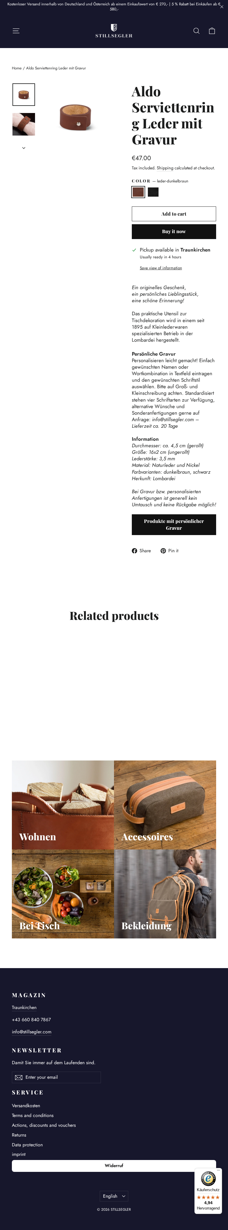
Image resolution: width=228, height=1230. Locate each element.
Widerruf (114, 1165)
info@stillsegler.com (31, 1031)
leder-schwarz (153, 192)
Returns (19, 1135)
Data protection (27, 1144)
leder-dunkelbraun (138, 192)
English (110, 1196)
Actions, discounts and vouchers (44, 1125)
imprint (19, 1154)
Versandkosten (26, 1105)
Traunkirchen (24, 1007)
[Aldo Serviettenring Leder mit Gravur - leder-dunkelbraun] (15, 715)
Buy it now (174, 231)
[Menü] (218, 1171)
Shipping (165, 168)
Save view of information (161, 268)
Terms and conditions (32, 1115)
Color (160, 181)
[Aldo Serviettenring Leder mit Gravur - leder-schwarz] (23, 715)
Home (17, 68)
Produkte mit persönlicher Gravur (174, 524)
